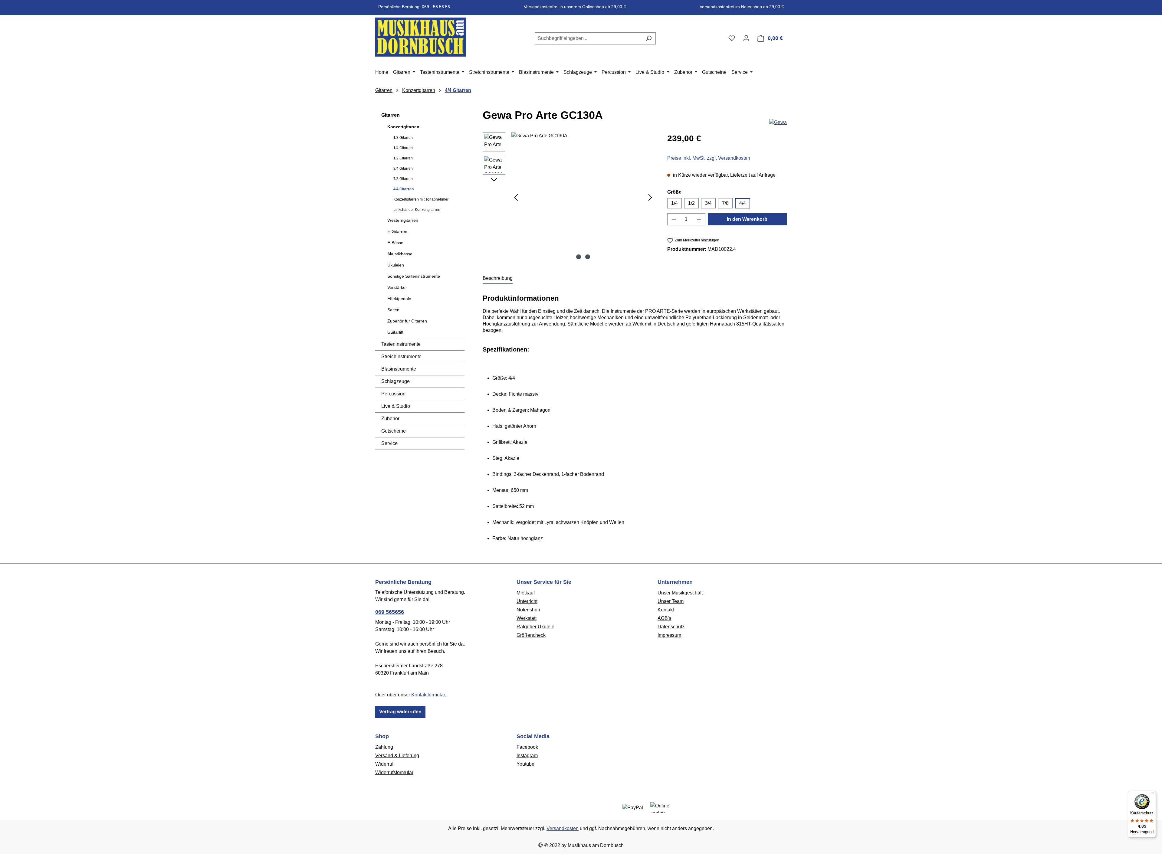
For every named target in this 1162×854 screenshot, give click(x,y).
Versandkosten (563, 828)
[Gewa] (778, 122)
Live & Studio (395, 406)
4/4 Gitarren (403, 189)
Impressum (669, 635)
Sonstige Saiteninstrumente (413, 276)
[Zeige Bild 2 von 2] (587, 256)
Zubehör (390, 418)
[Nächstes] (650, 197)
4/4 (742, 203)
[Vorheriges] (515, 197)
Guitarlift (395, 332)
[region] (569, 197)
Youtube (525, 764)
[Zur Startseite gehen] (420, 37)
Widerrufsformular (394, 772)
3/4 (708, 203)
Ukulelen (395, 265)
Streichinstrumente (401, 356)
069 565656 (389, 612)
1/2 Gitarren (403, 158)
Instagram (527, 755)
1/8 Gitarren (403, 138)
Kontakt (666, 609)
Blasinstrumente (398, 368)
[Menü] (1152, 794)
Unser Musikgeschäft (680, 592)
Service (389, 443)
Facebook (527, 747)
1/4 (674, 203)
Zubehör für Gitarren (407, 321)
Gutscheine (393, 431)
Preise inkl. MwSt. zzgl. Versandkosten (708, 158)
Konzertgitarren (403, 126)
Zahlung (384, 747)
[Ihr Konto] (746, 38)
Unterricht (527, 601)
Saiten (393, 309)
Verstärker (397, 287)
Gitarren (390, 115)
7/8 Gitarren (403, 179)
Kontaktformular (428, 694)
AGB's (664, 618)
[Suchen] (649, 38)
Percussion (393, 393)
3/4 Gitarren (403, 168)
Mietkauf (526, 592)
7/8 (725, 203)
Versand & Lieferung (397, 755)
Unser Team (671, 601)
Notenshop (528, 609)
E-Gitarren (397, 231)
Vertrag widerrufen (400, 711)
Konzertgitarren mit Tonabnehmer (420, 199)
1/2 (691, 203)
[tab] (498, 278)
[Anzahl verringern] (673, 219)
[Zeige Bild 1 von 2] (578, 256)
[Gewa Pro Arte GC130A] (583, 197)
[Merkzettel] (731, 38)
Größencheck (531, 635)
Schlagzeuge (395, 381)
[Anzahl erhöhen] (699, 219)
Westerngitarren (402, 220)
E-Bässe (395, 242)
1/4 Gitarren (403, 148)
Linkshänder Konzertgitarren (416, 210)
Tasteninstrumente (401, 344)
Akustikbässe (399, 253)
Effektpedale (399, 298)
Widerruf (384, 764)
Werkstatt (527, 618)
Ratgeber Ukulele (535, 626)
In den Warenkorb (747, 219)
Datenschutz (671, 626)
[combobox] (588, 38)
